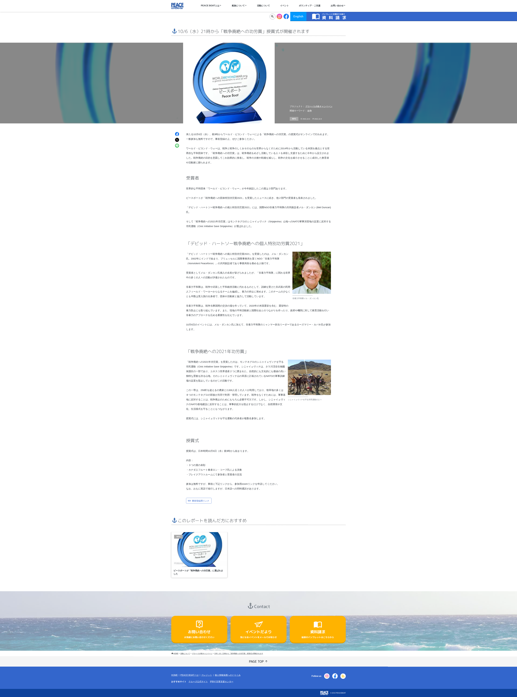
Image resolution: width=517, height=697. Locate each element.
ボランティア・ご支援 (309, 5)
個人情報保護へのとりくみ (228, 675)
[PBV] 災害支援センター (221, 681)
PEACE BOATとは (189, 675)
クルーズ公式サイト (198, 681)
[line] (177, 146)
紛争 (310, 111)
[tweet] (177, 140)
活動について (263, 5)
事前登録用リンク (200, 501)
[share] (177, 134)
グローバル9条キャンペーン (318, 106)
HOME (175, 653)
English (298, 16)
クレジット (206, 675)
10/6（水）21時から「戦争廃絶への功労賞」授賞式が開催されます (238, 653)
